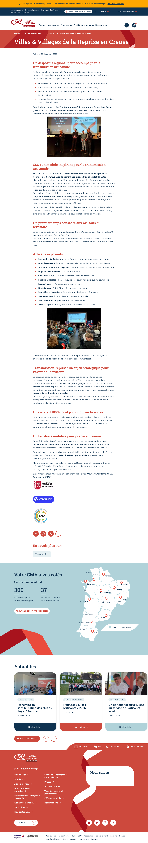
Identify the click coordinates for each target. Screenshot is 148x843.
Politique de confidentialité (57, 836)
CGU (74, 836)
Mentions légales (53, 839)
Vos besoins (53, 25)
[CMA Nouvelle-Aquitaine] (24, 23)
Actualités (50, 33)
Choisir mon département (79, 11)
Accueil (42, 25)
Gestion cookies (69, 839)
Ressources (101, 25)
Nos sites (21, 822)
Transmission (41, 554)
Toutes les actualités (27, 739)
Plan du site (83, 839)
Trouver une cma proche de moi (32, 611)
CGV (79, 836)
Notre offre (66, 25)
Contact (94, 839)
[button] (58, 534)
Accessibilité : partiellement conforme (100, 836)
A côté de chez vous (84, 25)
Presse (122, 836)
